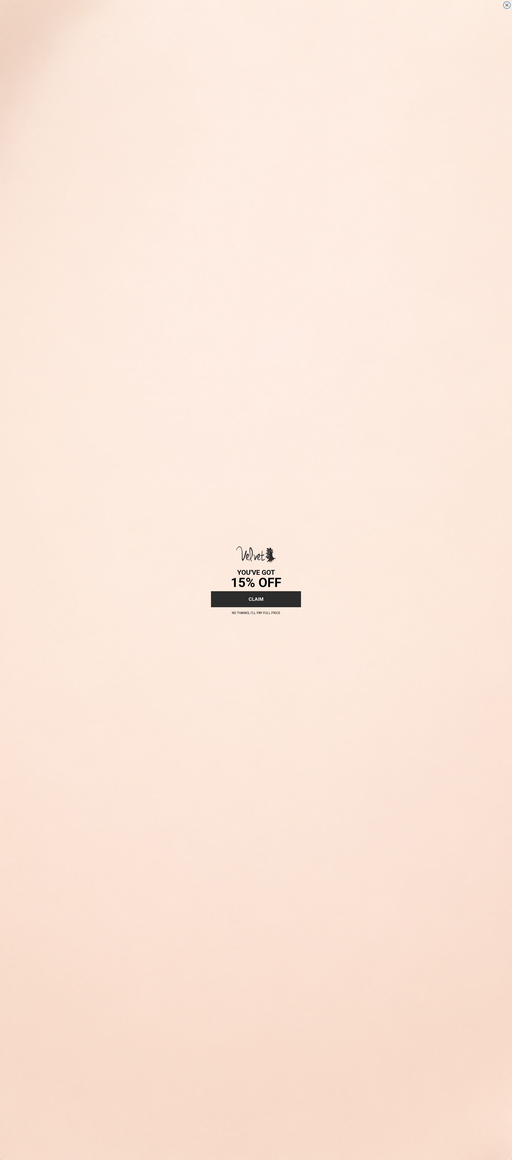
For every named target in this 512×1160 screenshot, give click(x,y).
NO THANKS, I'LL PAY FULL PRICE (256, 612)
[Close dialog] (506, 5)
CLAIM (256, 599)
